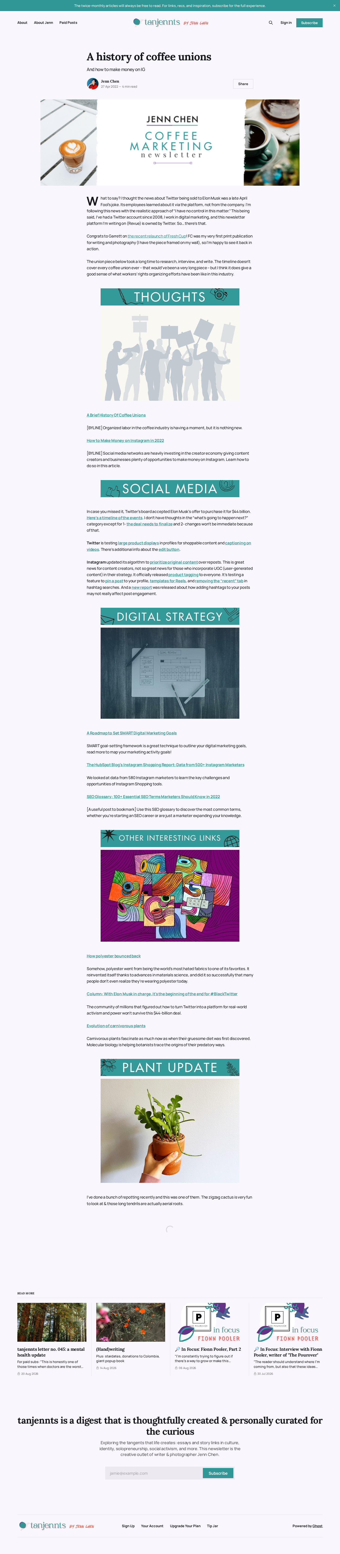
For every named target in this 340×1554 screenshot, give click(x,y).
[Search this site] (271, 22)
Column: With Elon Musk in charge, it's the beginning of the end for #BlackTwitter (162, 993)
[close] (334, 5)
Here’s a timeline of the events (114, 517)
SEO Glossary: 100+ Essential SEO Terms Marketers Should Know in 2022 (153, 796)
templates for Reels (168, 580)
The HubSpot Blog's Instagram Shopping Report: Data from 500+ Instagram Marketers (165, 764)
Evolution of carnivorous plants (116, 1025)
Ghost (317, 1525)
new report (142, 587)
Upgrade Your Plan (185, 1525)
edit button (169, 549)
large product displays (138, 543)
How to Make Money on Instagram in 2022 (125, 440)
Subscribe (309, 22)
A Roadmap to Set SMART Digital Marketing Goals (132, 733)
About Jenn (43, 22)
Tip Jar (212, 1525)
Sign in (286, 22)
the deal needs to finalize (150, 524)
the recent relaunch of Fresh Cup (157, 236)
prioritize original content (174, 562)
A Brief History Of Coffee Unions (116, 415)
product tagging (183, 574)
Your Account (152, 1525)
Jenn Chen (110, 81)
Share (243, 83)
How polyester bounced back (114, 956)
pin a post (114, 580)
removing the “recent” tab (219, 580)
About (22, 22)
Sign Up (128, 1525)
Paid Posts (68, 22)
